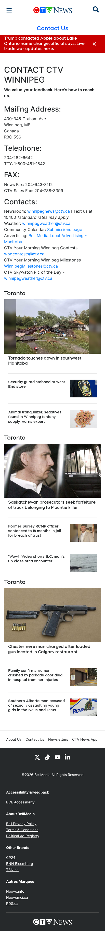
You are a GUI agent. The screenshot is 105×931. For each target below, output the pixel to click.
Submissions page (64, 229)
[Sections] (9, 10)
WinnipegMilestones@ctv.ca (31, 266)
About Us (13, 739)
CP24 (10, 857)
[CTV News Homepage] (52, 10)
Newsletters (58, 739)
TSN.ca (12, 869)
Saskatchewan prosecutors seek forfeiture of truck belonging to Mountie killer (52, 505)
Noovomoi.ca (17, 897)
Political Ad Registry (22, 836)
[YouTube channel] (58, 757)
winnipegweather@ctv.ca (46, 223)
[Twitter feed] (37, 757)
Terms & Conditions (22, 830)
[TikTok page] (47, 757)
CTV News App (85, 739)
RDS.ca (12, 903)
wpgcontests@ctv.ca (24, 253)
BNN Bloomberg (19, 863)
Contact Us (34, 739)
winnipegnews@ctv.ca (48, 211)
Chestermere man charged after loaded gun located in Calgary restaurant (49, 649)
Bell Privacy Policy (21, 823)
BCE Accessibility (20, 802)
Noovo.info (15, 891)
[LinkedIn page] (68, 757)
